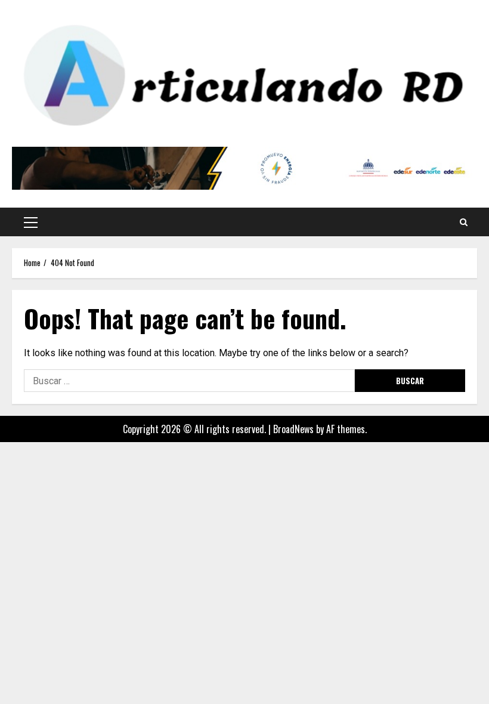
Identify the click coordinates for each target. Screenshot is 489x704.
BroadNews (293, 429)
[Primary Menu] (31, 222)
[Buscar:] (189, 380)
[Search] (464, 222)
